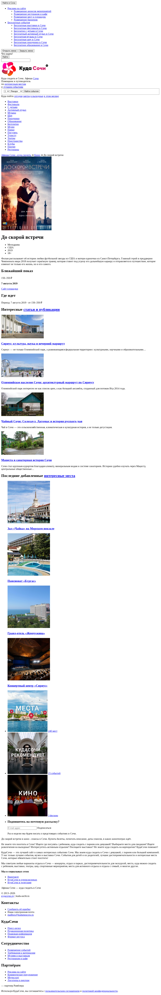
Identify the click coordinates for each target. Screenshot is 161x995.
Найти (5, 57)
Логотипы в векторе (18, 980)
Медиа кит (13, 977)
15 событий (54, 773)
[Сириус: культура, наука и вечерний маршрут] (22, 337)
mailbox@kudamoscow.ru (21, 915)
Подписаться (44, 828)
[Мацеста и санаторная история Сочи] (22, 454)
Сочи (36, 78)
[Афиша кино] (27, 815)
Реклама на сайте (17, 972)
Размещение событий (19, 950)
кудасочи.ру (7, 896)
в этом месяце (51, 96)
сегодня (18, 96)
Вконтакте (13, 877)
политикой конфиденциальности (100, 991)
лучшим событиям (13, 87)
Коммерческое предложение (23, 974)
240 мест (52, 731)
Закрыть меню (26, 51)
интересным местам (15, 84)
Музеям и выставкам (19, 955)
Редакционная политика (21, 931)
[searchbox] (80, 57)
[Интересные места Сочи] (27, 731)
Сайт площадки (9, 288)
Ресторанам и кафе (18, 958)
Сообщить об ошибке (19, 909)
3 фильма (53, 815)
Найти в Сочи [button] (9, 3)
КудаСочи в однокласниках (22, 879)
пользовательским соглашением (62, 991)
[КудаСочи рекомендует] (27, 773)
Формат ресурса (16, 936)
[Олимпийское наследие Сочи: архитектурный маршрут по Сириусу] (22, 376)
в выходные (37, 96)
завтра (26, 96)
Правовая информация (20, 934)
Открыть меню (9, 51)
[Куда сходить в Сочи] (35, 75)
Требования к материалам (21, 953)
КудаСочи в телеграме (19, 882)
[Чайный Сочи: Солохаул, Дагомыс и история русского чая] (22, 415)
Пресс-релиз (14, 928)
